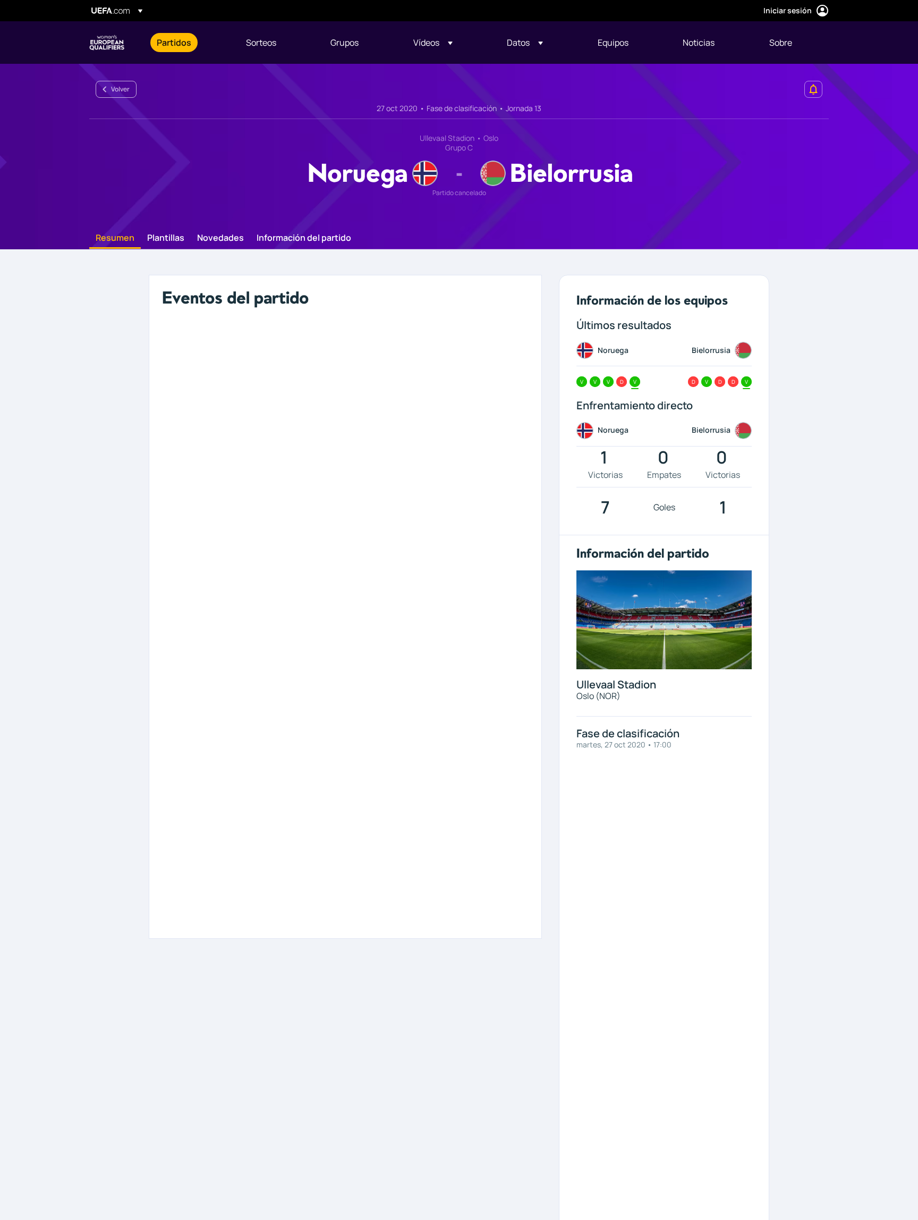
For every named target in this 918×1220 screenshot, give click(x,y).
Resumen (115, 238)
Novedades (220, 238)
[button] (433, 42)
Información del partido (304, 238)
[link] (174, 42)
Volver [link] (120, 89)
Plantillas (165, 238)
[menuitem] (188, 42)
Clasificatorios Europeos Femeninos (106, 43)
